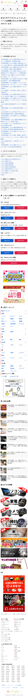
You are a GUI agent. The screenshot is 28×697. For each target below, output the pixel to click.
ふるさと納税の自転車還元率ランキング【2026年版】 (16, 469)
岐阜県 (13, 666)
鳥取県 (18, 666)
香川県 (18, 676)
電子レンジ (4, 321)
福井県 (7, 678)
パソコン (4, 316)
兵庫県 (13, 678)
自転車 (3, 365)
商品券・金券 (17, 647)
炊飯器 (20, 318)
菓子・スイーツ (5, 659)
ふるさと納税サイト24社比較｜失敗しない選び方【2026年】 (16, 453)
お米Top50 (17, 10)
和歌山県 (13, 681)
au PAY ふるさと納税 (6, 634)
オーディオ (21, 323)
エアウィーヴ (13, 371)
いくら (20, 344)
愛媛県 (18, 678)
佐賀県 (23, 666)
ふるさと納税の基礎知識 (7, 163)
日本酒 (11, 352)
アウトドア (21, 368)
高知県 (18, 679)
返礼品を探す (21, 207)
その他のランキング (18, 631)
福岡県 (18, 681)
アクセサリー (17, 657)
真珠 (3, 368)
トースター (12, 321)
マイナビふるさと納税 (6, 639)
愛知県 (13, 669)
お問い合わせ (15, 687)
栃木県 (3, 679)
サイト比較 (10, 10)
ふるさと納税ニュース (6, 172)
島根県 (18, 667)
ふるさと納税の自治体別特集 (8, 167)
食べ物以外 (17, 629)
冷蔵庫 (3, 323)
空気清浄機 (12, 323)
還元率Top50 (3, 10)
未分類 (2, 174)
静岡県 (13, 667)
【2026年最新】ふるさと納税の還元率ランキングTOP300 (17, 406)
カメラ (11, 326)
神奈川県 (8, 671)
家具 (3, 355)
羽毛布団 (12, 368)
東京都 (7, 669)
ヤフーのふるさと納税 (6, 637)
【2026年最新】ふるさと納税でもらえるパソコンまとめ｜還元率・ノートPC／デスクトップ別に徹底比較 (13, 100)
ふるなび (3, 622)
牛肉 (3, 339)
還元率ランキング (18, 622)
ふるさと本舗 (4, 635)
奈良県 (13, 679)
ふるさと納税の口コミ (6, 161)
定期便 (11, 365)
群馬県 (3, 681)
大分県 (23, 671)
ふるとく (22, 687)
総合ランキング (6, 310)
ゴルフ (20, 365)
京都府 (13, 674)
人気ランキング (18, 620)
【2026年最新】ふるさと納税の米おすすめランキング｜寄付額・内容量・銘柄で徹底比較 (17, 446)
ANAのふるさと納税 (6, 629)
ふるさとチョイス (5, 624)
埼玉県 (7, 666)
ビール (3, 352)
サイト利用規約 (18, 685)
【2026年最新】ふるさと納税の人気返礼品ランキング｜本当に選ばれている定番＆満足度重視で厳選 (17, 414)
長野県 (7, 681)
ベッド (20, 357)
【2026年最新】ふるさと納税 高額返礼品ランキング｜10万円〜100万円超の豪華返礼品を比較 (17, 477)
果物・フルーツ (5, 656)
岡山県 (18, 669)
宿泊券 (3, 331)
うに (3, 347)
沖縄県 (23, 676)
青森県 (3, 667)
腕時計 (3, 371)
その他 (16, 659)
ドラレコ (4, 326)
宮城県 (3, 671)
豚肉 (11, 339)
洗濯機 (20, 321)
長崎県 (23, 667)
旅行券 (16, 649)
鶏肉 (20, 339)
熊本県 (23, 669)
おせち (3, 661)
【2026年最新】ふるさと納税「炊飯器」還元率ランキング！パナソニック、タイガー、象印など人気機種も (14, 137)
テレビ (20, 316)
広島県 (18, 671)
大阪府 (13, 676)
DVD (3, 318)
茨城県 (3, 678)
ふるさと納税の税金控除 (7, 165)
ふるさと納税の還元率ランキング (9, 169)
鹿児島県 (23, 674)
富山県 (7, 674)
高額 (3, 360)
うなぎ (11, 344)
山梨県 (7, 679)
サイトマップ (10, 685)
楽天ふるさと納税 (5, 620)
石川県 (7, 676)
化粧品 (16, 656)
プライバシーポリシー (6, 687)
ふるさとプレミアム (5, 627)
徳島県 (18, 674)
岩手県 (3, 669)
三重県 (13, 671)
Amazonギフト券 (14, 376)
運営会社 (4, 685)
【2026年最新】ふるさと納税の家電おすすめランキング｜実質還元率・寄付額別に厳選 (17, 421)
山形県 (3, 674)
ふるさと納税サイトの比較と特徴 (9, 170)
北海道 (3, 666)
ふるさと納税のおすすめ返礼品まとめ (10, 159)
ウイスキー (21, 352)
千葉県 (7, 667)
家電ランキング (18, 624)
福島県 (3, 676)
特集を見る (7, 207)
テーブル (12, 357)
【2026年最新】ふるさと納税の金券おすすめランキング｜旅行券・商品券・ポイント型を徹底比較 (17, 430)
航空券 (11, 331)
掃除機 (11, 318)
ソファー (4, 357)
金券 (3, 329)
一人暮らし (17, 627)
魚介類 (3, 342)
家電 (3, 313)
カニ (3, 344)
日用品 (16, 654)
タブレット (12, 316)
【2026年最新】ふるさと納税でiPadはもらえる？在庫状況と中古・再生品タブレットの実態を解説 (17, 462)
